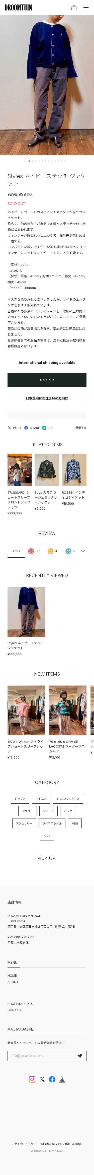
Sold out (47, 380)
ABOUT (13, 982)
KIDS (47, 835)
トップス (20, 799)
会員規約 (77, 1143)
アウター (27, 811)
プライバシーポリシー (24, 1143)
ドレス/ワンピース (68, 799)
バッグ (68, 811)
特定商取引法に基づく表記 (55, 1143)
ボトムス (41, 799)
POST (17, 428)
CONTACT (15, 1010)
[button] (29, 161)
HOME (12, 975)
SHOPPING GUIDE (21, 1004)
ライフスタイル (52, 823)
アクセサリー (24, 823)
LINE (51, 428)
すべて (16, 551)
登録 (80, 1056)
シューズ (48, 811)
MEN (75, 823)
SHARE (35, 428)
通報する (80, 427)
